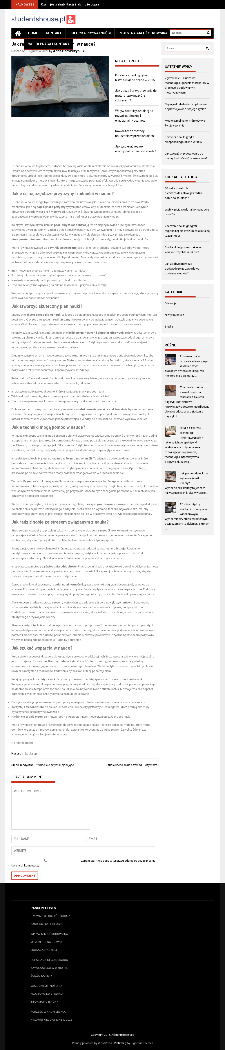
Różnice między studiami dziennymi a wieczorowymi (193, 509)
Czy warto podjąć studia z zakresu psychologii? (50, 920)
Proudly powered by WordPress (92, 1043)
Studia (169, 326)
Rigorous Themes (142, 1043)
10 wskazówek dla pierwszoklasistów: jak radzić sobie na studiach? (184, 193)
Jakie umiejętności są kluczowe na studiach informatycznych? (47, 993)
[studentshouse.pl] (17, 33)
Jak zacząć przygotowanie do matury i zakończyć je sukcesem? (136, 95)
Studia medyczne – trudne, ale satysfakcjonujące (42, 765)
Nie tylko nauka (174, 315)
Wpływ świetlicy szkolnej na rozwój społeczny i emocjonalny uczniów (134, 115)
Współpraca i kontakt (48, 44)
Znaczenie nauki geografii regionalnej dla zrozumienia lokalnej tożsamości (187, 230)
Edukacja (31, 753)
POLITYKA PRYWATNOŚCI (90, 33)
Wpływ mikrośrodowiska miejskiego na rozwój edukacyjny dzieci (49, 941)
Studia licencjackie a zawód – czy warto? (133, 765)
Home (33, 33)
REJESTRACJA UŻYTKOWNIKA (143, 33)
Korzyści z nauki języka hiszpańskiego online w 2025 (51, 1015)
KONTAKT (54, 33)
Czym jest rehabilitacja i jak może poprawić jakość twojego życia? (88, 4)
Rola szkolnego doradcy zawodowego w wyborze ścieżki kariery (49, 967)
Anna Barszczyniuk (68, 51)
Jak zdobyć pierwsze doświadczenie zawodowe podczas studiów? (182, 268)
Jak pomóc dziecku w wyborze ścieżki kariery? (194, 478)
